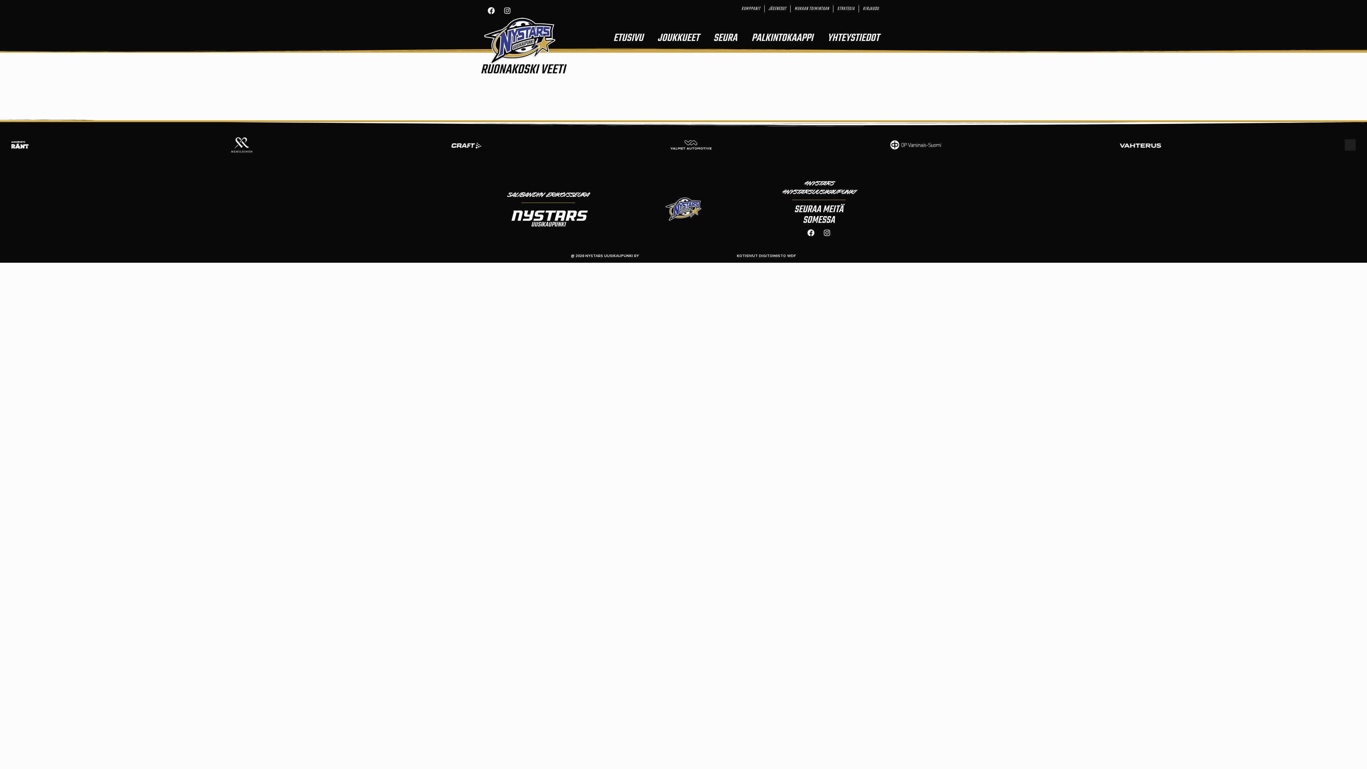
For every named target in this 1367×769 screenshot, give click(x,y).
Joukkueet (678, 38)
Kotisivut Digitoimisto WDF (766, 255)
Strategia (846, 8)
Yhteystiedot (853, 38)
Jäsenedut (777, 8)
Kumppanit (751, 8)
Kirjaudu (871, 8)
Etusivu (628, 38)
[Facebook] (491, 11)
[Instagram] (507, 11)
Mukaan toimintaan (812, 8)
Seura (725, 38)
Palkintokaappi (782, 38)
